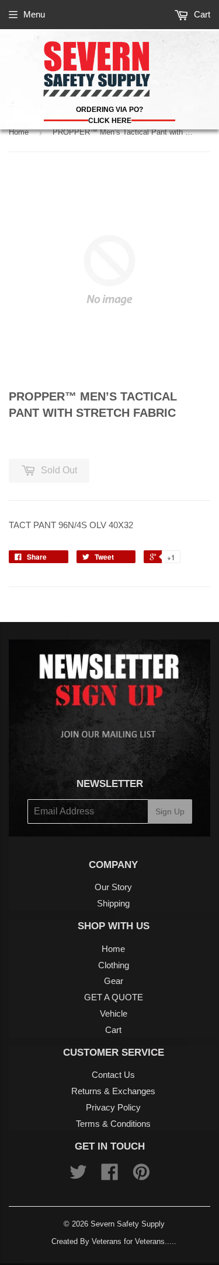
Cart (201, 14)
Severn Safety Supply (128, 1224)
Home (19, 132)
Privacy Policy (113, 1107)
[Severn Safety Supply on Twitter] (78, 1175)
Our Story (113, 887)
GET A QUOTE (113, 997)
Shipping (113, 903)
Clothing (113, 965)
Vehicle (113, 1013)
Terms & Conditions (113, 1124)
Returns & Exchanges (113, 1091)
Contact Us (113, 1075)
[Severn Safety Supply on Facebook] (110, 1175)
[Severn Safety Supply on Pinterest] (141, 1175)
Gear (113, 981)
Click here (109, 121)
